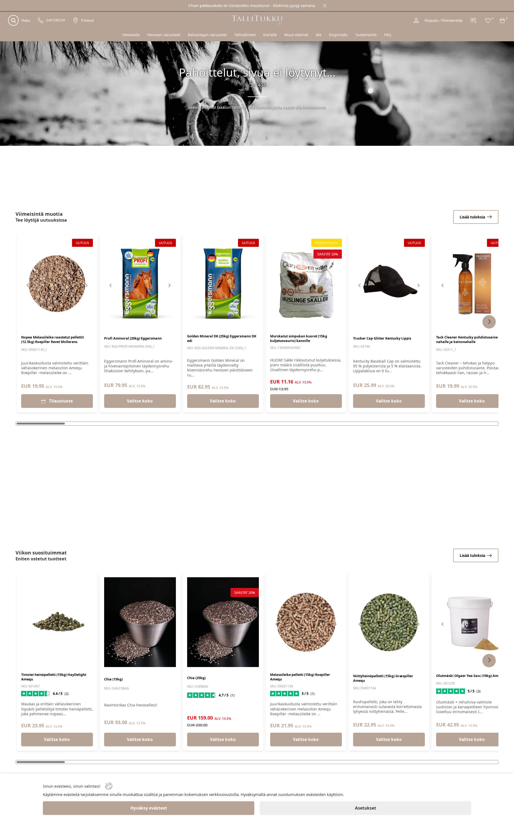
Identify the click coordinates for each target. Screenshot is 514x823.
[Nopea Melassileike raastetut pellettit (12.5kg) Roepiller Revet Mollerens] (57, 284)
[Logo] (257, 20)
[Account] (416, 20)
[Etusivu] (250, 85)
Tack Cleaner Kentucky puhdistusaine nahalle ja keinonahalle (467, 339)
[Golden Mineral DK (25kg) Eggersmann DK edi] (223, 284)
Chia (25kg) (196, 678)
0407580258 (55, 20)
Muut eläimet (296, 34)
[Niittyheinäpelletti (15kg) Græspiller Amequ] (389, 622)
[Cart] (502, 20)
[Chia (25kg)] (223, 622)
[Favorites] (488, 20)
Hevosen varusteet (163, 34)
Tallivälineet (245, 34)
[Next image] (86, 285)
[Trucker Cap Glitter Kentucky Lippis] (389, 284)
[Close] (325, 6)
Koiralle (270, 34)
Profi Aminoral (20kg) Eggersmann (133, 338)
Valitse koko (140, 401)
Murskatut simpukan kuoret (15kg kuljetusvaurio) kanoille (298, 338)
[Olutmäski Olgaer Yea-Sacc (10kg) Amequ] (472, 622)
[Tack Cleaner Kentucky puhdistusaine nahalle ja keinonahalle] (472, 284)
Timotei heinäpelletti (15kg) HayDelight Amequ (53, 677)
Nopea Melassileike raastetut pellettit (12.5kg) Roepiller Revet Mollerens (52, 339)
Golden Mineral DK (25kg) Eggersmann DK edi (221, 338)
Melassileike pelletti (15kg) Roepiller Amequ (300, 677)
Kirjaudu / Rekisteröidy (444, 20)
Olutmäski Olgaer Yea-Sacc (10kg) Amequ (470, 675)
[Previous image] (27, 285)
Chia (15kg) (113, 679)
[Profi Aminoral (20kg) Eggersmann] (140, 284)
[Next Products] (489, 322)
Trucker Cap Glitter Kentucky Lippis (382, 338)
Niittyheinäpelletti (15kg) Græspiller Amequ (383, 678)
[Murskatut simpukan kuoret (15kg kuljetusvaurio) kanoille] (306, 284)
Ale (319, 34)
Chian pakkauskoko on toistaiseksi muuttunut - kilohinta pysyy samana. (252, 5)
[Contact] (473, 20)
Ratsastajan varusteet (207, 34)
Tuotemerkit (366, 34)
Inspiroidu (338, 34)
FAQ (387, 34)
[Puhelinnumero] (41, 20)
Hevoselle (131, 34)
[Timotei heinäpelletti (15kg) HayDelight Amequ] (57, 622)
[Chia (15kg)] (140, 622)
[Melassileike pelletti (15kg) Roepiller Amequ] (306, 622)
